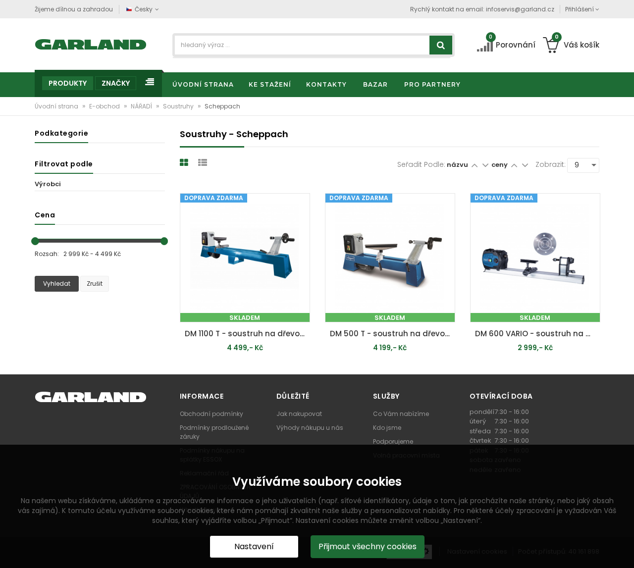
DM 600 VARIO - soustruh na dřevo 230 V (537, 333)
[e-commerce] (91, 43)
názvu (457, 164)
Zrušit (95, 283)
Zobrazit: (550, 164)
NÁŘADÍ (142, 106)
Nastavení (254, 546)
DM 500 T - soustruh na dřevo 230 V (392, 333)
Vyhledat (56, 283)
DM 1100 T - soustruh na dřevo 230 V (247, 333)
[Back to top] (624, 550)
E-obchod (105, 106)
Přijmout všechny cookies (367, 546)
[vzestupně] (474, 164)
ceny (499, 164)
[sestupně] (485, 164)
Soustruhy (179, 106)
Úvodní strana (57, 106)
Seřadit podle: (421, 164)
